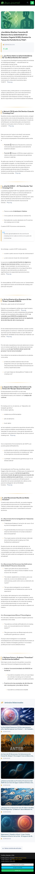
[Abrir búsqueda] (27, 3)
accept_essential (17, 867)
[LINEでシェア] (6, 49)
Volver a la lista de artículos (12, 848)
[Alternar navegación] (32, 2)
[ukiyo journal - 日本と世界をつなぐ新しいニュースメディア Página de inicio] (10, 2)
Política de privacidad (20, 857)
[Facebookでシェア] (3, 49)
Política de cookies (17, 859)
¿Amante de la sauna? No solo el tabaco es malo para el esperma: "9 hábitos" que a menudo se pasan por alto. (17, 809)
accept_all (17, 870)
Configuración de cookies (17, 864)
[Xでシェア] (5, 49)
